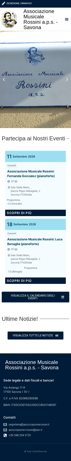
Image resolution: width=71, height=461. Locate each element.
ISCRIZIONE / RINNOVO (19, 3)
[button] (66, 19)
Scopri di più (19, 213)
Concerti (12, 165)
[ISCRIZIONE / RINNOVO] (3, 3)
